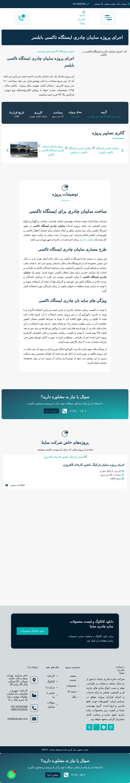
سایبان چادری (86, 239)
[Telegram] (104, 727)
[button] (8, 150)
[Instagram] (111, 727)
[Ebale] (96, 727)
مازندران (75, 116)
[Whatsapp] (89, 727)
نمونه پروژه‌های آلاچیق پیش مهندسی (55, 51)
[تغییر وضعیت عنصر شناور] (11, 774)
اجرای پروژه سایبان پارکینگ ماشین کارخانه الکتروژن (93, 464)
